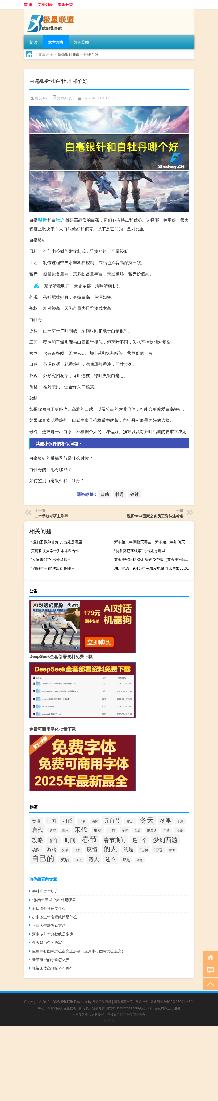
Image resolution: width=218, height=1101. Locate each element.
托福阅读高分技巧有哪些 (52, 968)
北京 (180, 821)
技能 (179, 830)
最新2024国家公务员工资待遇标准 (155, 515)
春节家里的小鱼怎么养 (50, 959)
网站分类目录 (101, 1001)
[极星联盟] (52, 10)
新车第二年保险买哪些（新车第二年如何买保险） (153, 541)
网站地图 (141, 1001)
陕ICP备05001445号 (179, 1001)
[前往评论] (209, 970)
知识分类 (65, 4)
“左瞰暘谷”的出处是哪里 (51, 559)
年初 (125, 830)
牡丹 (60, 219)
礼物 (144, 849)
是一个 (139, 839)
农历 (130, 821)
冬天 (147, 819)
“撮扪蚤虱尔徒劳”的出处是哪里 (56, 541)
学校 (65, 830)
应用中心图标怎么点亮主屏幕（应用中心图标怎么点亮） (78, 951)
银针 (42, 219)
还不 (110, 859)
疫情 (92, 849)
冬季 (165, 820)
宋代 (80, 829)
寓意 (98, 830)
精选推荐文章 (123, 1001)
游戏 (51, 849)
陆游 (139, 860)
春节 (89, 838)
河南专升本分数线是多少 (52, 933)
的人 (110, 848)
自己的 (43, 858)
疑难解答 (156, 1001)
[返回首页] (209, 957)
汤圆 (36, 849)
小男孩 (109, 1020)
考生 (172, 850)
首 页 (28, 4)
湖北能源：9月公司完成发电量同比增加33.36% (153, 568)
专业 (36, 820)
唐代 (37, 829)
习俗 (67, 820)
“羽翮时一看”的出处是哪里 (53, 568)
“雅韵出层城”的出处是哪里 (54, 899)
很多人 (152, 830)
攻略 (37, 840)
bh (45, 98)
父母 (65, 850)
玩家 (77, 850)
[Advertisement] (109, 1063)
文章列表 (45, 4)
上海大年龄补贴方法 (49, 925)
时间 (70, 840)
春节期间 (115, 840)
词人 (79, 860)
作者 (82, 821)
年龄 (137, 830)
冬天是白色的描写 (47, 942)
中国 (51, 821)
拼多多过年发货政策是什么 (54, 916)
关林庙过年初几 (45, 891)
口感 (34, 285)
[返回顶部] (209, 984)
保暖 (95, 821)
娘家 (52, 830)
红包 (158, 849)
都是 (126, 859)
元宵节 (112, 820)
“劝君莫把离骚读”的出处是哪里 (139, 550)
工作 (111, 830)
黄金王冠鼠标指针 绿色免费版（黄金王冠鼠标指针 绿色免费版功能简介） (153, 559)
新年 (53, 840)
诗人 (93, 859)
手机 (167, 830)
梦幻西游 (165, 839)
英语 (65, 859)
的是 (128, 848)
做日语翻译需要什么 (49, 908)
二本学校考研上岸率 (51, 515)
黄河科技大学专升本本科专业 (55, 550)
